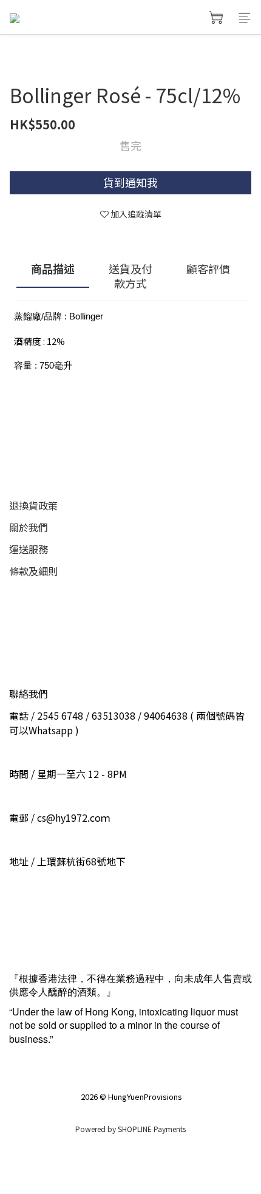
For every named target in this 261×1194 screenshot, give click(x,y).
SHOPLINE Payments (152, 1129)
